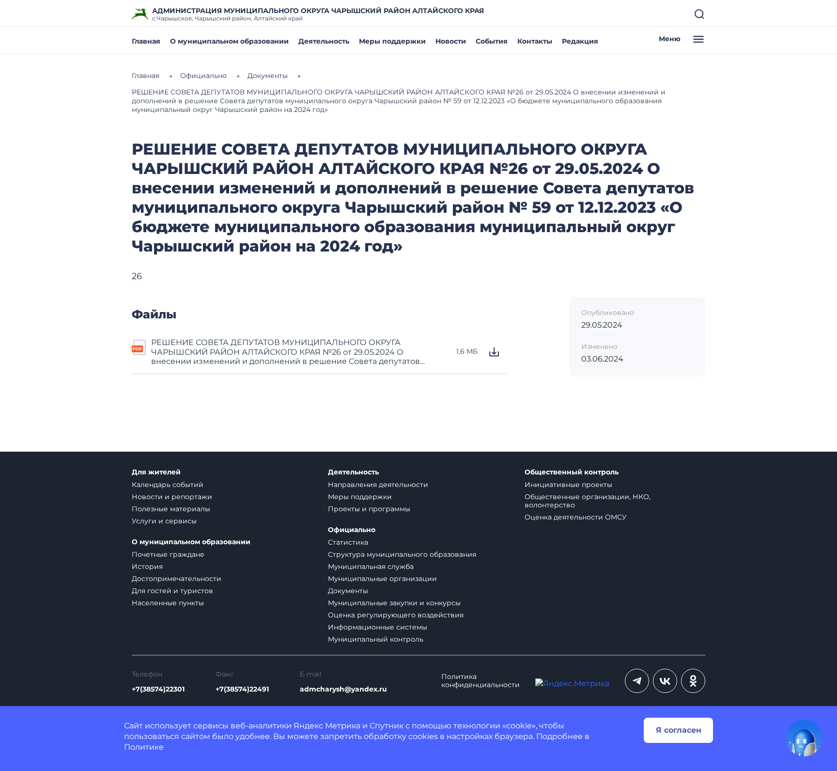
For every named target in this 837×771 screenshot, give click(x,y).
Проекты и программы (369, 508)
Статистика (348, 542)
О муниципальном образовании (229, 41)
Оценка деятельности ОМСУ (576, 517)
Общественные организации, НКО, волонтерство (588, 500)
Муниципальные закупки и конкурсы (394, 602)
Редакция (580, 41)
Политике (144, 747)
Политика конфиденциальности (480, 681)
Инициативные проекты (568, 484)
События (492, 41)
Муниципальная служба (371, 566)
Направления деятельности (378, 484)
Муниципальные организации (382, 578)
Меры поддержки (392, 41)
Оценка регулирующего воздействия (396, 615)
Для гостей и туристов (172, 590)
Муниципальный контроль (375, 639)
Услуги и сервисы (164, 521)
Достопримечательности (176, 578)
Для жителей (156, 472)
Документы (348, 590)
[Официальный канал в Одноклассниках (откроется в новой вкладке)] (693, 681)
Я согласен (678, 730)
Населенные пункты (168, 602)
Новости (450, 41)
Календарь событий (167, 484)
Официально (351, 530)
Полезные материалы (171, 508)
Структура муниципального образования (402, 554)
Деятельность (323, 41)
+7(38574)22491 (242, 689)
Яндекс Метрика (327, 725)
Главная (146, 41)
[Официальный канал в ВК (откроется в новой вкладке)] (665, 681)
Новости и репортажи (172, 496)
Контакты (534, 41)
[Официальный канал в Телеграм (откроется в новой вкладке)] (637, 681)
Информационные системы (377, 627)
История (147, 566)
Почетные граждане (168, 554)
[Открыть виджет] (804, 738)
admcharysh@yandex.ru (343, 689)
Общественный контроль (572, 472)
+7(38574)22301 (158, 689)
